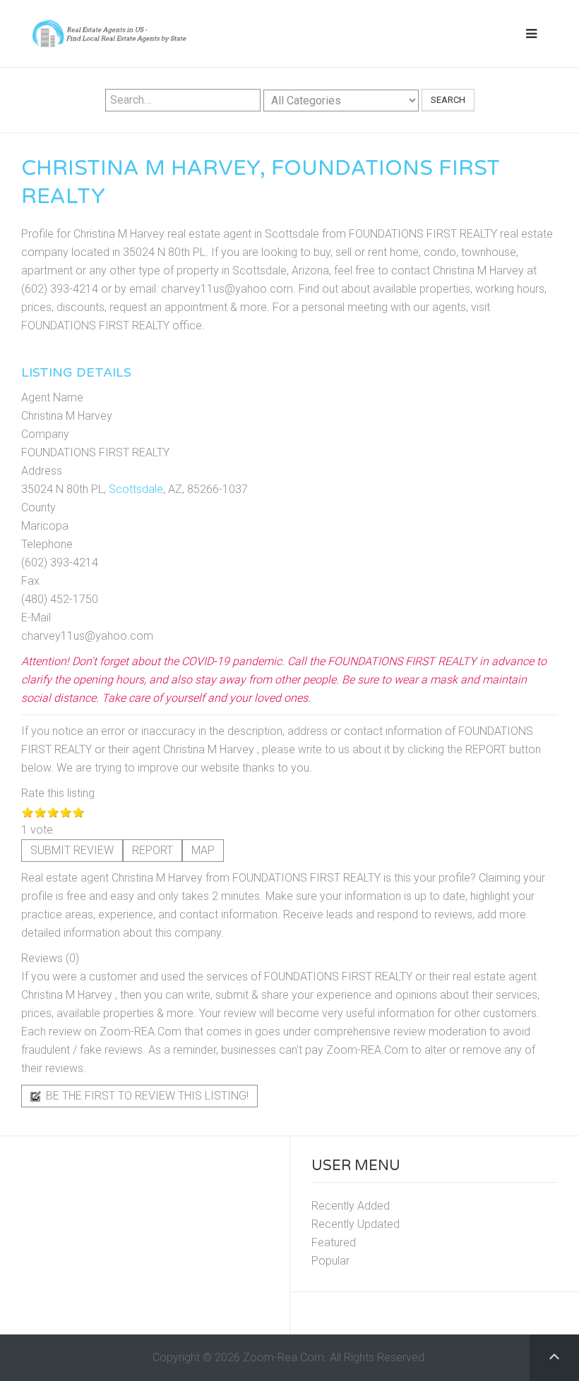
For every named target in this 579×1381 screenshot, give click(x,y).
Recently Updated (355, 1224)
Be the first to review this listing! (146, 1095)
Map (203, 850)
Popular (330, 1260)
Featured (333, 1242)
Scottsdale (136, 489)
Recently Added (350, 1205)
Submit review (72, 850)
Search (448, 100)
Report (152, 850)
